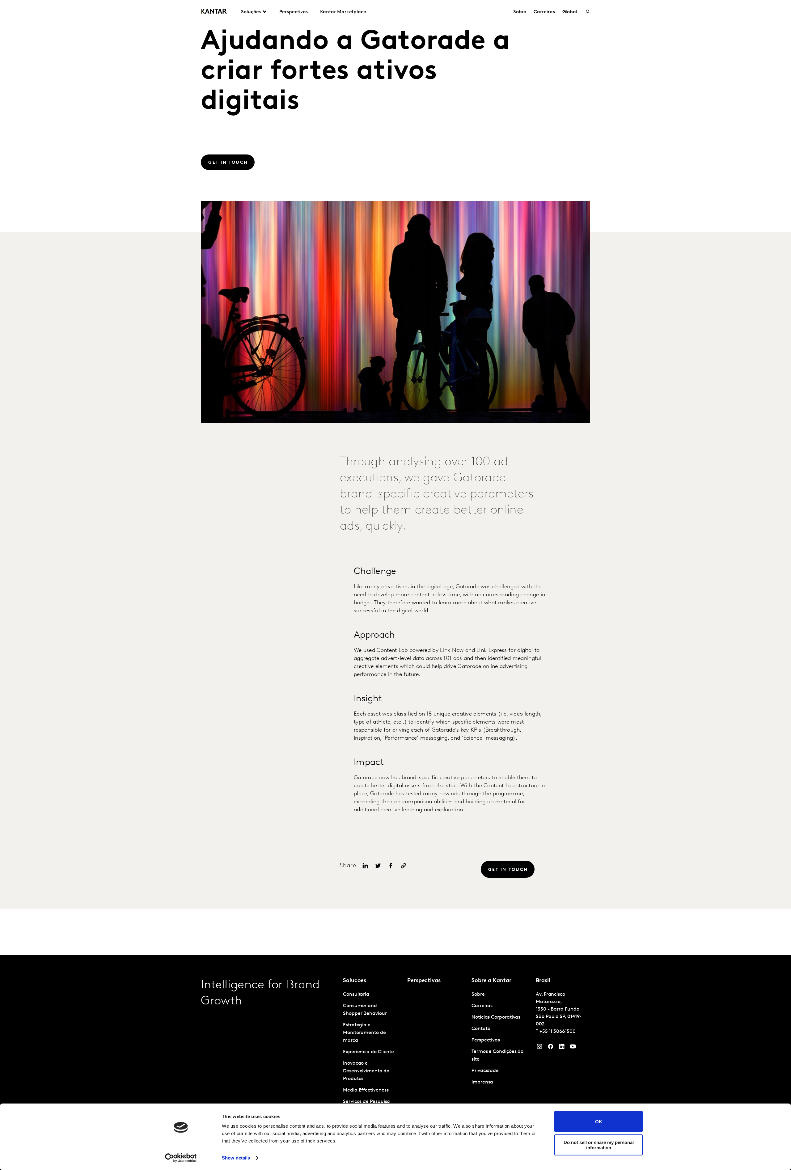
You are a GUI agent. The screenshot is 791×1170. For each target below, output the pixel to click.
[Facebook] (550, 1048)
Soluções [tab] (251, 12)
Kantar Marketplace (343, 12)
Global (569, 12)
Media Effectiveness (365, 1090)
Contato (481, 1028)
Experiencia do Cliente (368, 1052)
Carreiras (544, 12)
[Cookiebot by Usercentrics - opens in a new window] (181, 1158)
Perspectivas (293, 12)
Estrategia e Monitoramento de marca (364, 1033)
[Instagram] (539, 1048)
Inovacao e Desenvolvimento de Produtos (366, 1071)
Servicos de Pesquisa (366, 1101)
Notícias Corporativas (496, 1017)
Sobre (520, 12)
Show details (236, 1157)
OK (598, 1121)
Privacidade (485, 1070)
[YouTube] (561, 1048)
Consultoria (356, 994)
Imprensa (482, 1082)
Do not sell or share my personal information (599, 1144)
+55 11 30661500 (557, 1031)
